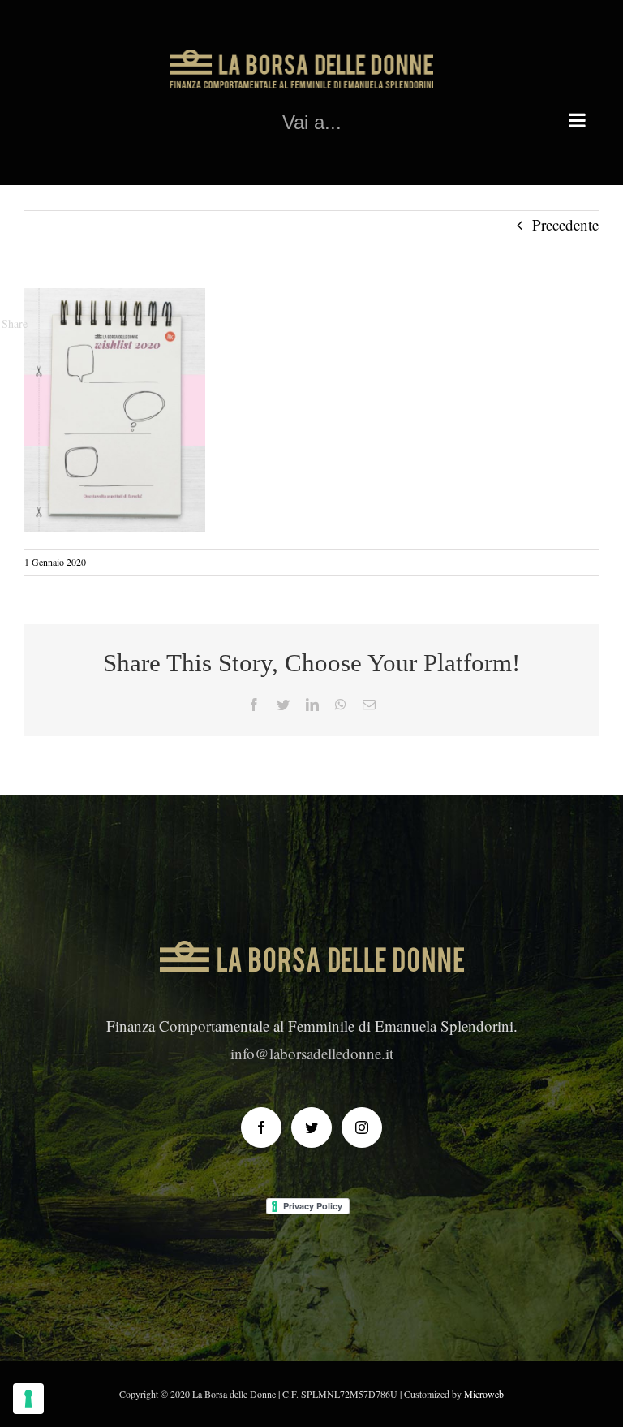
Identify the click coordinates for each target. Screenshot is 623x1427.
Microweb (484, 1393)
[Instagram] (362, 1127)
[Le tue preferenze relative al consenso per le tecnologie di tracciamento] (28, 1398)
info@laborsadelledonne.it (311, 1053)
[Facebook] (261, 1127)
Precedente (565, 224)
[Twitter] (311, 1127)
